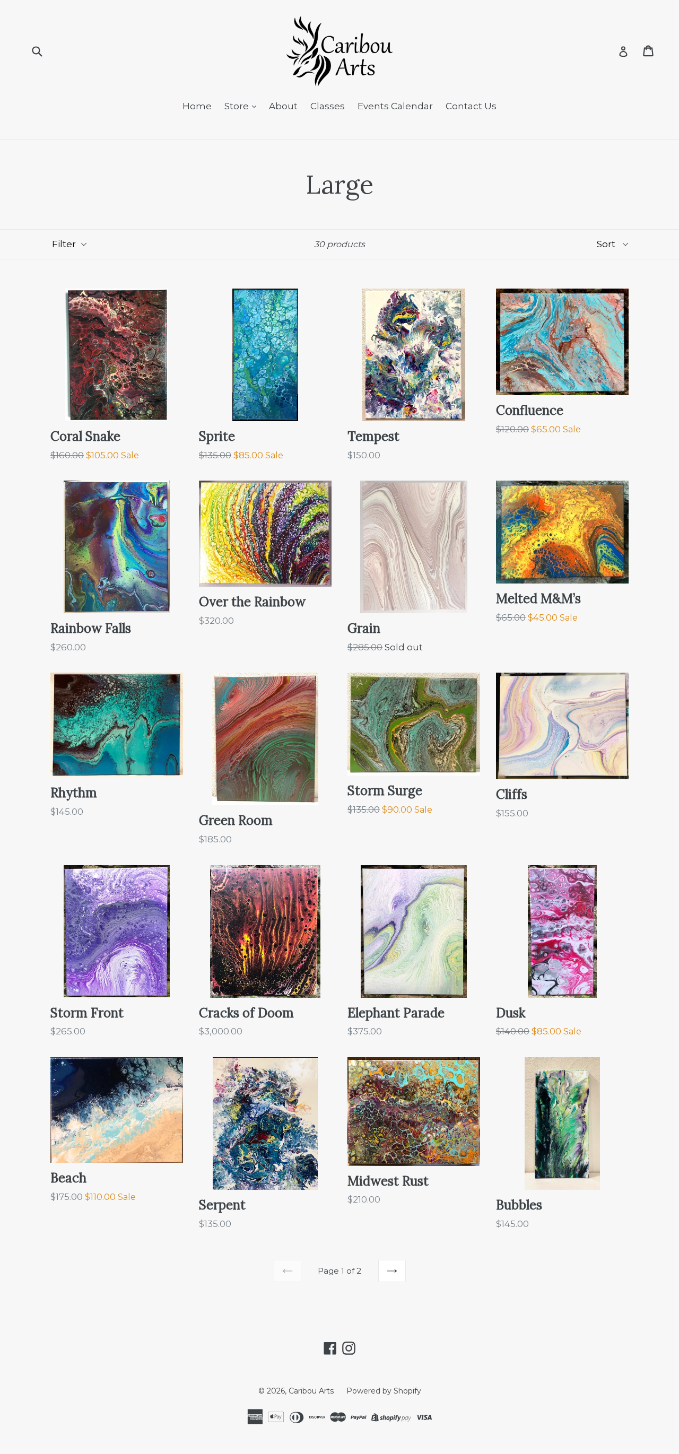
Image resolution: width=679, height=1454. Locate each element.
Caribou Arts (311, 1391)
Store (237, 106)
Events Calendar (395, 106)
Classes (327, 106)
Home (197, 106)
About (283, 106)
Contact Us (471, 106)
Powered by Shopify (383, 1391)
